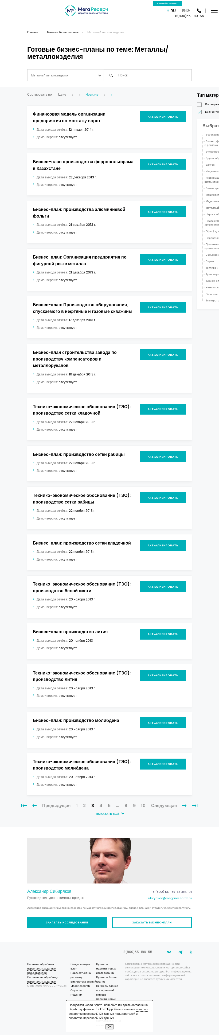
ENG (186, 10)
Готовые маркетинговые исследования (106, 999)
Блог (74, 968)
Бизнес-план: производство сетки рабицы (79, 454)
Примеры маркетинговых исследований (106, 968)
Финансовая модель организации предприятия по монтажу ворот (69, 117)
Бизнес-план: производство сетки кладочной (82, 543)
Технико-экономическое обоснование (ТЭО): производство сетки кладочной (82, 410)
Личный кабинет (167, 3)
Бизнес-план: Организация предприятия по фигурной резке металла (80, 260)
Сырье (210, 261)
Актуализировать (163, 116)
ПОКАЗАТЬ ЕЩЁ (108, 814)
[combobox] (65, 75)
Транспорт (212, 274)
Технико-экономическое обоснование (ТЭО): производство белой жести (82, 587)
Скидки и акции (80, 964)
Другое (210, 165)
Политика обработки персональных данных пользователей (41, 968)
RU (173, 10)
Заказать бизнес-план (152, 922)
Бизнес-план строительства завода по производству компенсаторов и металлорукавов (75, 359)
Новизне (92, 94)
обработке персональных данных (91, 1018)
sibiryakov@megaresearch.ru (170, 898)
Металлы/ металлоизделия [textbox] (49, 75)
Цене (62, 94)
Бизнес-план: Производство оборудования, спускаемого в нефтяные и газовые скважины (82, 308)
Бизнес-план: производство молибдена (76, 720)
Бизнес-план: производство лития (70, 632)
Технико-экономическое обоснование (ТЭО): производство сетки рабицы (82, 498)
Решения (76, 994)
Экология (211, 294)
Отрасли (76, 990)
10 (143, 806)
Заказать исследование (67, 922)
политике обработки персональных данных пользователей (108, 1011)
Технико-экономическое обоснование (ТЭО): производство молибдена (82, 765)
